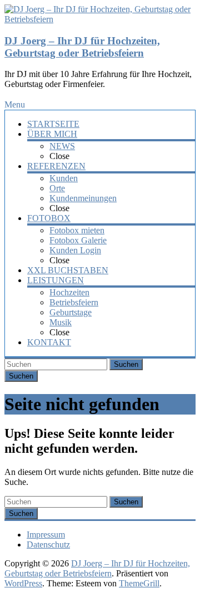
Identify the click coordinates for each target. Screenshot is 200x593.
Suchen (126, 364)
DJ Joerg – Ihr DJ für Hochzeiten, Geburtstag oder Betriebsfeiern (82, 47)
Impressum (46, 534)
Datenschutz (48, 544)
